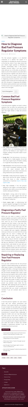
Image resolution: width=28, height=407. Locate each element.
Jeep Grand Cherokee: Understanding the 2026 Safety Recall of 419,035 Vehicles (14, 337)
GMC (12, 357)
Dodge (3, 357)
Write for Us (6, 385)
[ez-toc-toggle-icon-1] (15, 91)
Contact (6, 382)
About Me (6, 372)
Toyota (19, 357)
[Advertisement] (14, 19)
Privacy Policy (7, 379)
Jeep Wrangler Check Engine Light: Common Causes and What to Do (13, 345)
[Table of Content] (16, 92)
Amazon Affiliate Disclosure (10, 374)
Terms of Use (7, 377)
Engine (3, 41)
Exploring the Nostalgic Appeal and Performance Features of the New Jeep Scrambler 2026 (14, 333)
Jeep (15, 357)
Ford (8, 357)
